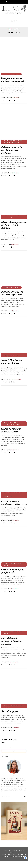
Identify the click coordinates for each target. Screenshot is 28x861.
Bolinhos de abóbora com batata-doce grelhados (11, 149)
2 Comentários (16, 98)
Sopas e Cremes (15, 424)
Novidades (15, 850)
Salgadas (7, 74)
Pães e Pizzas (15, 287)
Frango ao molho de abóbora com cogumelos (13, 80)
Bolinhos (19, 140)
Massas (13, 216)
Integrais (19, 493)
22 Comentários (14, 311)
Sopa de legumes (9, 711)
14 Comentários (15, 173)
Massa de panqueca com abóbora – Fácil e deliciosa (14, 225)
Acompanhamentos (9, 140)
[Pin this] (14, 100)
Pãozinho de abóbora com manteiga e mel (12, 293)
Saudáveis (11, 218)
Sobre (10, 850)
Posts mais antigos (10, 740)
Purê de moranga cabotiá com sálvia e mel (13, 502)
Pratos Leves (8, 422)
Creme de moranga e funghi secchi (12, 571)
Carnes (16, 74)
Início (10, 29)
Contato (17, 852)
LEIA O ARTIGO (6, 797)
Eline (14, 776)
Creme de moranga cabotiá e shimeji (11, 430)
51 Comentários (17, 379)
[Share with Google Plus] (11, 100)
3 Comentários (14, 589)
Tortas (6, 634)
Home (5, 850)
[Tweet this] (9, 100)
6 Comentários (14, 244)
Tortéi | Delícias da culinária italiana (11, 361)
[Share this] (7, 100)
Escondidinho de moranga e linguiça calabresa (11, 641)
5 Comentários (14, 662)
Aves (12, 74)
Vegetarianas (15, 142)
